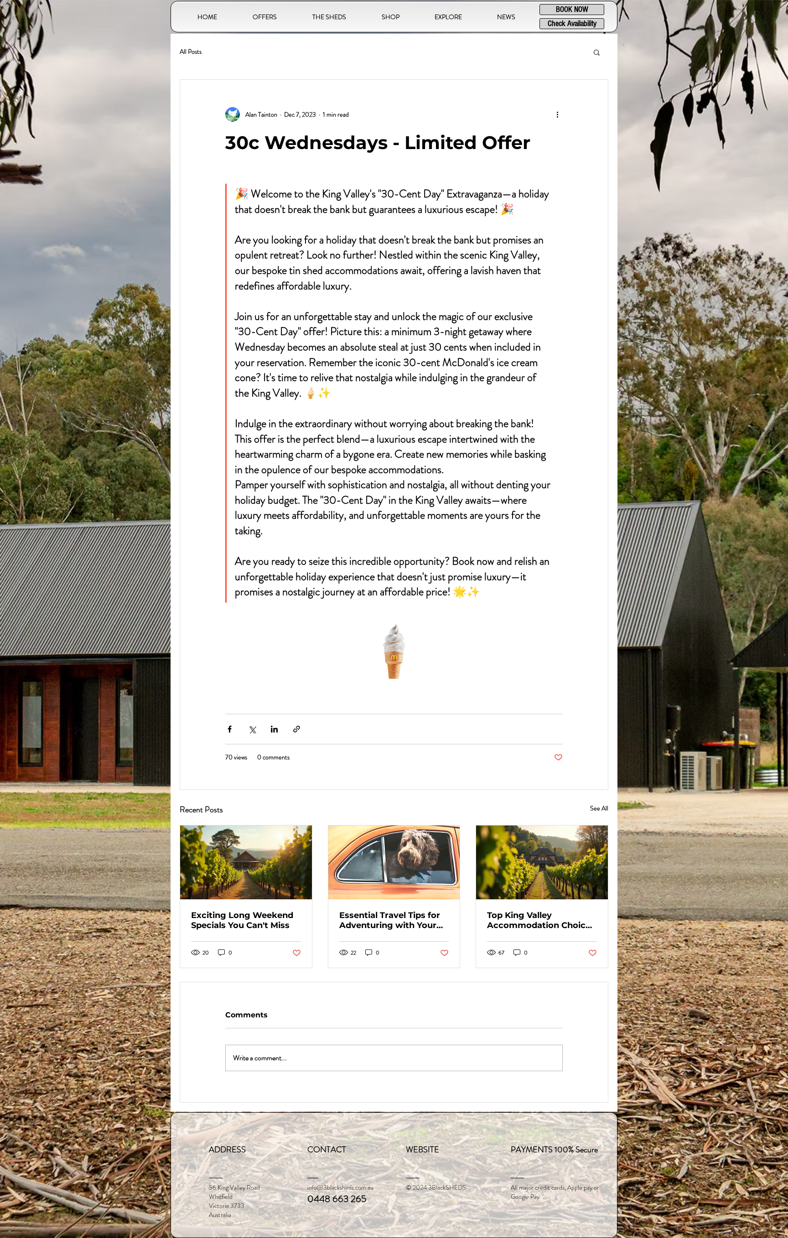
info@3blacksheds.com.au (340, 1187)
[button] (329, 17)
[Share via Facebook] (229, 729)
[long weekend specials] (246, 862)
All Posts (191, 51)
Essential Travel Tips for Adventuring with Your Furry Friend (389, 920)
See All (599, 808)
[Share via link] (296, 729)
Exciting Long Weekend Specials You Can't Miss (242, 920)
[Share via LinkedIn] (274, 729)
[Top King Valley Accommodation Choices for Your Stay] (542, 862)
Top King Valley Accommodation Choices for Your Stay (541, 920)
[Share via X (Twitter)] (252, 729)
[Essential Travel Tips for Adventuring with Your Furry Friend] (394, 862)
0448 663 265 (336, 1199)
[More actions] (557, 114)
